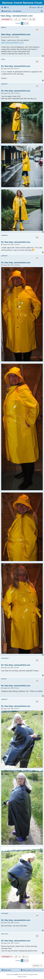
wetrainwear (5, 658)
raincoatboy (4, 913)
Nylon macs (4, 933)
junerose (3, 678)
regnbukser (4, 235)
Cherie (3, 59)
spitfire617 (4, 84)
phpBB (15, 974)
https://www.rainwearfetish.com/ (12, 42)
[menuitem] (6, 7)
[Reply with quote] (37, 29)
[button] (27, 23)
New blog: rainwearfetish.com (17, 15)
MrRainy (3, 27)
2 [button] (24, 23)
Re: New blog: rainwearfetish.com (15, 66)
